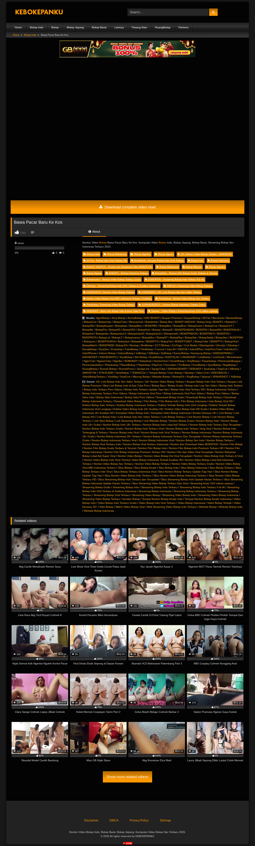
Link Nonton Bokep (198, 416)
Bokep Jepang (75, 27)
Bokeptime (137, 341)
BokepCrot (211, 325)
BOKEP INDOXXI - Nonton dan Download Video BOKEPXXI (119, 266)
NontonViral (161, 360)
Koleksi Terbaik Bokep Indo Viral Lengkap (182, 405)
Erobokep (117, 349)
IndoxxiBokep (126, 353)
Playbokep (144, 364)
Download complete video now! (129, 207)
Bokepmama (132, 337)
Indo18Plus (196, 349)
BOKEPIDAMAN (184, 329)
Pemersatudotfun (92, 364)
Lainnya (119, 27)
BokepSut (123, 341)
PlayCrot (157, 364)
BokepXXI (122, 345)
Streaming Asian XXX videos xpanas (211, 483)
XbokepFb (178, 376)
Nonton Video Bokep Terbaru (152, 463)
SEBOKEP (195, 368)
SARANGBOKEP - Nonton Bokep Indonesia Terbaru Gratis (173, 304)
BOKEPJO (223, 333)
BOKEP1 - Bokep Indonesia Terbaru (128, 273)
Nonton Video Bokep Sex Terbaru (113, 463)
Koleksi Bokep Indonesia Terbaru (136, 405)
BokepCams (195, 325)
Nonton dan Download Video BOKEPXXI (194, 444)
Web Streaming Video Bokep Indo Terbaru (172, 506)
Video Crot (202, 372)
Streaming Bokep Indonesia (155, 491)
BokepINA (215, 329)
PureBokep (199, 364)
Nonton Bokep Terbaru (219, 440)
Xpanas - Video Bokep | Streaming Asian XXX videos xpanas (184, 311)
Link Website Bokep (155, 420)
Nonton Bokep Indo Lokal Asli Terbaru (165, 424)
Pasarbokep (209, 360)
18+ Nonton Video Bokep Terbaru (164, 381)
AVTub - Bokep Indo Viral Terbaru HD (106, 260)
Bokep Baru (159, 385)
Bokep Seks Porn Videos (139, 397)
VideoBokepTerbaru (94, 376)
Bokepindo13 (118, 333)
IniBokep (141, 353)
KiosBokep (126, 357)
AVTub (206, 317)
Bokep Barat (99, 27)
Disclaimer (91, 820)
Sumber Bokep (131, 499)
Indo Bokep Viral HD (221, 401)
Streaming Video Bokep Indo (179, 495)
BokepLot (104, 337)
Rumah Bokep (108, 368)
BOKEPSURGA (107, 341)
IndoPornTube (213, 349)
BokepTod (167, 341)
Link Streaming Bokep (129, 420)
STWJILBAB (106, 372)
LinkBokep (204, 357)
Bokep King (204, 321)
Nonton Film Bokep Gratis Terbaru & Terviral (110, 448)
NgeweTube (104, 360)
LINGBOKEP (188, 357)
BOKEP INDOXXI (185, 321)
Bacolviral (218, 317)
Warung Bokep (141, 376)
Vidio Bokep (106, 506)
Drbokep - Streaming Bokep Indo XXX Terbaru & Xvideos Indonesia (122, 285)
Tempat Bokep (157, 372)
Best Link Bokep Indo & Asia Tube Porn (126, 385)
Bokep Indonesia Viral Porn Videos (184, 393)
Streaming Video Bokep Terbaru (101, 499)
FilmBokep (147, 349)
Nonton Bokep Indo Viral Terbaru (160, 432)
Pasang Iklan (139, 27)
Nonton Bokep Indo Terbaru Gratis (102, 428)
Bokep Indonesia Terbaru (222, 389)
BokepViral (231, 341)
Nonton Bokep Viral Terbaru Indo (101, 444)
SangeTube (158, 368)
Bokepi (156, 329)
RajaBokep (229, 364)
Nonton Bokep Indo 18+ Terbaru (122, 424)
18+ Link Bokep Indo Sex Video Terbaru (119, 381)
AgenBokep (103, 317)
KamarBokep (181, 353)
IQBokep (153, 353)
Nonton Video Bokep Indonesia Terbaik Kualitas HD (152, 459)
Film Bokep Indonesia (193, 401)
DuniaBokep (89, 349)
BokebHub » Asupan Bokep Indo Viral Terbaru (159, 260)
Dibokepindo (206, 345)
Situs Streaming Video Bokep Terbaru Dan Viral (160, 483)
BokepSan (191, 337)
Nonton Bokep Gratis (181, 420)
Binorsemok (136, 321)
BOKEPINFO (207, 333)
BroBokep (147, 345)
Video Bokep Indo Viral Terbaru (157, 502)
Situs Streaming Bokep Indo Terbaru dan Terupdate (128, 479)
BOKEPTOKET (183, 341)
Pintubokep (111, 364)
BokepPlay (176, 337)
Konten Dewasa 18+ (205, 412)
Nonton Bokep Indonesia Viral (156, 440)
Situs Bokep (125, 467)
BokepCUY (226, 325)
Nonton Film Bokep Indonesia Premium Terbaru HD (134, 452)
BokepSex (222, 337)
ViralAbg (113, 376)
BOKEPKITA (89, 337)
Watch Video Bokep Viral (130, 506)
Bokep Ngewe (165, 254)
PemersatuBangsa (229, 360)
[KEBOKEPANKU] (39, 12)
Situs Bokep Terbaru (221, 467)
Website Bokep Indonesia (99, 510)
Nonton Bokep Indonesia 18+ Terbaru (119, 436)
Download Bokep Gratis (170, 397)
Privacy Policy (139, 820)
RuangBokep (162, 27)
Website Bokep (161, 376)
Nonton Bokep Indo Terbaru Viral (144, 428)
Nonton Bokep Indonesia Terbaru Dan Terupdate (172, 436)
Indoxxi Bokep (107, 353)
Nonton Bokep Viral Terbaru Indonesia (145, 444)
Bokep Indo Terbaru (231, 385)
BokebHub (151, 321)
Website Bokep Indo (230, 506)
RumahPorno (127, 368)
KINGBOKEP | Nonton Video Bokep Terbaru (110, 292)
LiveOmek (219, 357)
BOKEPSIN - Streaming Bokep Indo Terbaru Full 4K (176, 279)
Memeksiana (234, 357)
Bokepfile (87, 329)
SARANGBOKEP (177, 368)
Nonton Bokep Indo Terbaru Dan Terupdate (215, 424)
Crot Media (190, 345)
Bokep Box (166, 321)
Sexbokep (209, 368)
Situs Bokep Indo (169, 467)
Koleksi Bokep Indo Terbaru (98, 405)
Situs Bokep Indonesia (194, 467)
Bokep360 (88, 325)
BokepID (168, 329)
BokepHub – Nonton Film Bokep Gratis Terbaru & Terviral (186, 273)
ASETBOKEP (152, 317)
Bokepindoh (171, 333)
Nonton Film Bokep (231, 444)
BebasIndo (105, 321)
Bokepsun (90, 341)
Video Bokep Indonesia (191, 502)
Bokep (55, 27)
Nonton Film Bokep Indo (152, 448)
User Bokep (175, 372)
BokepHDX (129, 329)
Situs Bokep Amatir (145, 467)
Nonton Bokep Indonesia (196, 432)
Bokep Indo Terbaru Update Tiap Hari (147, 389)
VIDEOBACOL (219, 372)
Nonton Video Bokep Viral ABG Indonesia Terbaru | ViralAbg (118, 298)
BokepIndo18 (136, 333)
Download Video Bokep (128, 401)
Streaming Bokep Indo (126, 487)
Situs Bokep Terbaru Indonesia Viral (135, 471)
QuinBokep (214, 364)
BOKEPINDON (189, 333)
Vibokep (189, 372)
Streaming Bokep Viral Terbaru (112, 495)
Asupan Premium (172, 317)
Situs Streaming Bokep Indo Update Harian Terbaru (191, 479)
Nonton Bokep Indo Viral (124, 432)
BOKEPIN (201, 329)
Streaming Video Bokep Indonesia (218, 495)
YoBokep (236, 376)
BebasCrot (90, 321)
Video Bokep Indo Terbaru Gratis (117, 502)
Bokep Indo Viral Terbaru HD (188, 389)
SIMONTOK (89, 372)
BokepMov (148, 337)
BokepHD (114, 329)
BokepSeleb (206, 337)
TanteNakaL (122, 372)
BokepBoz (165, 325)
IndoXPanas (89, 353)
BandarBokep (234, 317)
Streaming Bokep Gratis (96, 487)
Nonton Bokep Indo (207, 420)
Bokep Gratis (175, 385)
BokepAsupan (105, 325)
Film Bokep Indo (169, 401)
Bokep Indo (36, 27)
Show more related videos (127, 777)
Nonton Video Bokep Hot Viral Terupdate (168, 455)
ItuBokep (166, 353)
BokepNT (162, 337)
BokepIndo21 (154, 333)
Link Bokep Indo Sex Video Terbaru (139, 416)
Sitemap (165, 820)
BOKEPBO (151, 325)
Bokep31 (231, 321)
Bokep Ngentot (142, 254)
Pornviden (170, 364)
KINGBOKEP (89, 357)
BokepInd (88, 333)
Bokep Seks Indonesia (109, 397)
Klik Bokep (141, 357)
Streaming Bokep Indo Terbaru (159, 487)
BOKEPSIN (236, 337)
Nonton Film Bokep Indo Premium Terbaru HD (196, 448)
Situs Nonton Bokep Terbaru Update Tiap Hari (185, 471)
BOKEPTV (216, 341)
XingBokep (192, 376)
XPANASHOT (220, 376)
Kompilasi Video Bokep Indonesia (171, 412)
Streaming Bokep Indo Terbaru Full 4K (202, 487)
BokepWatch (89, 345)
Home (18, 27)
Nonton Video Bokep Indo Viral (102, 459)
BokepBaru (135, 325)
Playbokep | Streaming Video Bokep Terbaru (110, 304)
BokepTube (201, 341)
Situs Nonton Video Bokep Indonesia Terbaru (179, 475)
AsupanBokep (192, 317)
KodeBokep (156, 357)
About (96, 231)
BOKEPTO (152, 341)
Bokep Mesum (193, 266)
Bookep (134, 345)
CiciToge (177, 345)
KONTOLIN (172, 357)
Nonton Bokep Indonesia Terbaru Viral (114, 440)
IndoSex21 (230, 349)
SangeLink (143, 368)
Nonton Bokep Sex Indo (190, 440)
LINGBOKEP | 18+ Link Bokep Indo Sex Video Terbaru (171, 292)
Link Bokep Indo (106, 416)
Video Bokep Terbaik (219, 502)
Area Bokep (118, 317)
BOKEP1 (218, 321)
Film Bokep (150, 401)
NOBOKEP (131, 360)
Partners (183, 27)
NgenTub (89, 360)
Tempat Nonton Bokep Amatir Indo (162, 499)
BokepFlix (101, 329)
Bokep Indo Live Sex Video (201, 385)
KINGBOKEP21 (109, 357)
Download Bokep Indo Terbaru (204, 397)
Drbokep (233, 345)
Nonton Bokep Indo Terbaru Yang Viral (188, 428)
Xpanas (205, 376)
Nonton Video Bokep (130, 455)
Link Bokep (225, 412)
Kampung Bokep (201, 353)
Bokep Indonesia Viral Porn (145, 393)
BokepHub (144, 329)
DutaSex (104, 349)
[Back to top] (243, 835)
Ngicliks (117, 360)
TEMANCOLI (139, 372)
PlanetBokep (127, 364)
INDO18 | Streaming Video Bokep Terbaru (189, 285)
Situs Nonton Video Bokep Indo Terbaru (128, 475)
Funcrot (159, 349)
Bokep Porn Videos (218, 393)
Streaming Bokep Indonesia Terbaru (194, 491)
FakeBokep (131, 349)
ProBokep (184, 364)
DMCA (114, 820)
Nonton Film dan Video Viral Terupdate (190, 452)
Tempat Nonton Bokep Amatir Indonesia (208, 499)
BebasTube (120, 321)
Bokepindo (102, 333)
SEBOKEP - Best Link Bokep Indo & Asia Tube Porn (115, 311)
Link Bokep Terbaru (173, 416)
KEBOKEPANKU (222, 353)
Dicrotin (220, 345)
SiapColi (222, 368)
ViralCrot (125, 376)
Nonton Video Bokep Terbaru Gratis (193, 463)
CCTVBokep (162, 345)
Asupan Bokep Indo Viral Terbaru (206, 381)
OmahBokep (177, 360)
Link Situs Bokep (103, 420)
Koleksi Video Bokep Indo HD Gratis (186, 409)
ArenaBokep (135, 317)
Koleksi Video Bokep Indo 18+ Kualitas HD (138, 409)
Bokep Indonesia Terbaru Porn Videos (104, 393)
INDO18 (182, 349)
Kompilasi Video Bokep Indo (132, 412)
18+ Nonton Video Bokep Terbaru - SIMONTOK (206, 254)
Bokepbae (121, 325)
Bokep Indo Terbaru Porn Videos (103, 389)
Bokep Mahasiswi (116, 254)
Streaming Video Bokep (146, 495)
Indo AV (171, 349)
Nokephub (145, 360)
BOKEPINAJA (231, 329)
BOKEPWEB (106, 345)
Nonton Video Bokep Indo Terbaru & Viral (218, 455)
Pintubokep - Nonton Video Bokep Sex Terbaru (184, 298)
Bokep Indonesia (220, 260)
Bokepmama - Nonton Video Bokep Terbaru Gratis (113, 279)
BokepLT (117, 337)
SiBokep (234, 368)
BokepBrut (180, 325)
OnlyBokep (193, 360)
